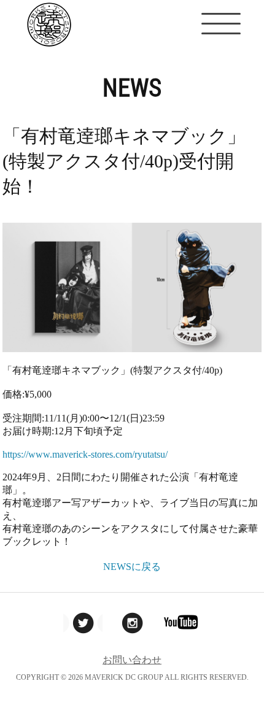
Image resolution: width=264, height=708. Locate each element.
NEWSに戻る (132, 566)
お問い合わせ (132, 660)
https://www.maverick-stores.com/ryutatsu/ (85, 454)
